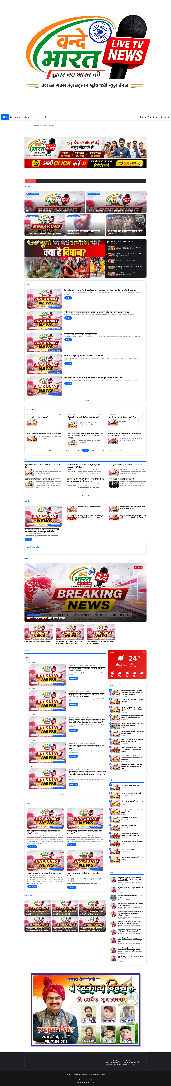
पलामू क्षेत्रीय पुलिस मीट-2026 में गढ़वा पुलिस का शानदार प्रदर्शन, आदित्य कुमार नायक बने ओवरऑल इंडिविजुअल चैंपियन (131, 939)
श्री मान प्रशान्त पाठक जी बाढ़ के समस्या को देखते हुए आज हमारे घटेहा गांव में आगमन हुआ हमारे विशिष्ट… (97, 312)
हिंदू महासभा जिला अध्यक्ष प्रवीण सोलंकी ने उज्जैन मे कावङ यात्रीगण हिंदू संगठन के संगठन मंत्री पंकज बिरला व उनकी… (133, 517)
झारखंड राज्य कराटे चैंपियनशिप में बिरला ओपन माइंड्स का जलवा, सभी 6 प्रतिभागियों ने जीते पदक (131, 766)
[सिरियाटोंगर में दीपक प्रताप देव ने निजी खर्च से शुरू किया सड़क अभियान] (115, 795)
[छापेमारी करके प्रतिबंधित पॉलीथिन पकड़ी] (115, 787)
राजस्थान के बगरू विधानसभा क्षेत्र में (37, 417)
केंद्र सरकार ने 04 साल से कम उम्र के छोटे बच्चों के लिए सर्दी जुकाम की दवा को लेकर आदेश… (94, 377)
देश (11, 117)
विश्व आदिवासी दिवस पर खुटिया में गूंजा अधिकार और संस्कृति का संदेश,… (43, 831)
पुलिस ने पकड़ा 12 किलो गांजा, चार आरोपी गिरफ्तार (122, 417)
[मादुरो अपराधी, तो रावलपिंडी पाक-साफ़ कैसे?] (114, 484)
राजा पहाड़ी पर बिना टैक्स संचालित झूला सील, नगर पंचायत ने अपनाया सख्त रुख (87, 669)
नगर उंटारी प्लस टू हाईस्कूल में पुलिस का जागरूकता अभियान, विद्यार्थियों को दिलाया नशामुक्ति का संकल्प (129, 949)
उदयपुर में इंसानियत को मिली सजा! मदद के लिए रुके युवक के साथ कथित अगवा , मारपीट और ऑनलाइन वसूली (69, 642)
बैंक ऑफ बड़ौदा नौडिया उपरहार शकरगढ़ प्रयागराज (80, 333)
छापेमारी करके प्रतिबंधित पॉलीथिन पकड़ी (130, 785)
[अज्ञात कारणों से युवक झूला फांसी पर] (115, 828)
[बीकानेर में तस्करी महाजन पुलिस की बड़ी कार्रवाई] (85, 592)
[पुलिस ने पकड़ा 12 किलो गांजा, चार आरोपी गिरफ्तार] (113, 422)
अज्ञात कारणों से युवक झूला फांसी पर (129, 825)
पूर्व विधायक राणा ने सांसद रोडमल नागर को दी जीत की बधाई (44, 433)
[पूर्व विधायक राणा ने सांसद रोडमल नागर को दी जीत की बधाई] (32, 438)
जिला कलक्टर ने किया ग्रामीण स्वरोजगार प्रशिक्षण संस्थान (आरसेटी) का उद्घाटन (132, 724)
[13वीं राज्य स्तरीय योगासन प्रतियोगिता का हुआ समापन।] (44, 225)
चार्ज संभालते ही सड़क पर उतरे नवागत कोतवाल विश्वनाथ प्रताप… (125, 232)
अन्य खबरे (34, 117)
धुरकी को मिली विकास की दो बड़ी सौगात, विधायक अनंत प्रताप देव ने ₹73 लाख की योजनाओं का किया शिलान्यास (132, 758)
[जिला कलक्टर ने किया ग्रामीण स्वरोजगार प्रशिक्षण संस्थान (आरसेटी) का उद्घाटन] (115, 726)
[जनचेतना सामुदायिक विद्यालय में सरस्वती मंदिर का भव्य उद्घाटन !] (29, 484)
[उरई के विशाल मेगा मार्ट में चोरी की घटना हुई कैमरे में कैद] (115, 843)
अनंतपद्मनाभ (121, 899)
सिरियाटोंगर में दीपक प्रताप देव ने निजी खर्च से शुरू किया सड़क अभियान (131, 794)
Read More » (73, 678)
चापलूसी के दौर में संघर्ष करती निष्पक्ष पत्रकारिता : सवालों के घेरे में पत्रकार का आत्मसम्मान (132, 507)
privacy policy (82, 1080)
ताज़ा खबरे (18, 117)
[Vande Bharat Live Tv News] (85, 57)
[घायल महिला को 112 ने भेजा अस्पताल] (115, 820)
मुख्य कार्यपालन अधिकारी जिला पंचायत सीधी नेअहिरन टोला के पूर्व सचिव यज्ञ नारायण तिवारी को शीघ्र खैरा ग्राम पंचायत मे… (87, 774)
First (50, 450)
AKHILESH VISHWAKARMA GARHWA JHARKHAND (82, 665)
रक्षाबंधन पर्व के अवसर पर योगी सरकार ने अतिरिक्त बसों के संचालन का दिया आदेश (130, 834)
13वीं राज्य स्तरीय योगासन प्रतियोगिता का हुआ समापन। (44, 233)
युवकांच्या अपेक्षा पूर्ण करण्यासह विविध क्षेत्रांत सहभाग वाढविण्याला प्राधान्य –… (83, 232)
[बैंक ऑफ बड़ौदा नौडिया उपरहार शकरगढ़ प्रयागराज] (72, 509)
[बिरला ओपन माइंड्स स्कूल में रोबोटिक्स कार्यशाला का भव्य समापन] (37, 924)
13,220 (110, 450)
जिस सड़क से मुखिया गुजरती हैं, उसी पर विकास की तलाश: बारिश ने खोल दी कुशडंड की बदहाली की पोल (131, 709)
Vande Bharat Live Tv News (98, 1074)
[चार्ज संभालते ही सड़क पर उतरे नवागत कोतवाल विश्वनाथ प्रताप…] (126, 225)
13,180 (60, 450)
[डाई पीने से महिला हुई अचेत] (115, 851)
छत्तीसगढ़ (26, 117)
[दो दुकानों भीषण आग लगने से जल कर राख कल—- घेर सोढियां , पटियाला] (29, 472)
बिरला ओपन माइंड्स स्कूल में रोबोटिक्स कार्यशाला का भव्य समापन (84, 355)
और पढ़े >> (68, 298)
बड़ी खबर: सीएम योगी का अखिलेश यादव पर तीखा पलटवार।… (110, 210)
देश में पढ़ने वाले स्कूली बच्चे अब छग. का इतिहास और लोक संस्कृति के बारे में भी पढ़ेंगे (132, 740)
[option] (85, 213)
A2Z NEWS (31, 409)
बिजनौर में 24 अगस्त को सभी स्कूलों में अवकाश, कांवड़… (47, 210)
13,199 (78, 450)
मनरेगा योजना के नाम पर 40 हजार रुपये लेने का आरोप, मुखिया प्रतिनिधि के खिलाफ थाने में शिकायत (132, 811)
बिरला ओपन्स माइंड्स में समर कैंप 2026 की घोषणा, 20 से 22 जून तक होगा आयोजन (130, 957)
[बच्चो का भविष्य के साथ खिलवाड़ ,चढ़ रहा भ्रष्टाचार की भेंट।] (38, 632)
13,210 (103, 450)
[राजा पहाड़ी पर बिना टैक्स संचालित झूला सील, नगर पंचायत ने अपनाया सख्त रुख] (37, 908)
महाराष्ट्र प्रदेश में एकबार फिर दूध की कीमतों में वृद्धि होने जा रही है (130, 896)
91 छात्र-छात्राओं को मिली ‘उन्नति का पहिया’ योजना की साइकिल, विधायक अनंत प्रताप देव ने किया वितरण (131, 749)
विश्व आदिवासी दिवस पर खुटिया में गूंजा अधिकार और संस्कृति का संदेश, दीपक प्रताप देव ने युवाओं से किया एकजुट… (100, 290)
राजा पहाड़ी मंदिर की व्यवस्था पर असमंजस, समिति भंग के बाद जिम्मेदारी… (84, 831)
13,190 (67, 450)
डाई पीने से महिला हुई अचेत (127, 849)
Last (121, 450)
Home (5, 117)
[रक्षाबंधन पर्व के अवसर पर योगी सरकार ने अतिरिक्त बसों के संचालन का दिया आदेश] (115, 836)
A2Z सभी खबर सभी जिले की (32, 193)
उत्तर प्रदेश (44, 117)
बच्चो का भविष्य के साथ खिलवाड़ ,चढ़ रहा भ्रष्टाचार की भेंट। (37, 641)
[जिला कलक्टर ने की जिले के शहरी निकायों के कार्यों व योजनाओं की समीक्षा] (115, 734)
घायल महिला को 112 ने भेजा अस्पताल (129, 817)
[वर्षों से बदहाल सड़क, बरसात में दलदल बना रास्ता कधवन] (115, 803)
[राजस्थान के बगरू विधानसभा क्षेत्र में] (32, 422)
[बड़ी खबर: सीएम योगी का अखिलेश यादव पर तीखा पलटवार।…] (116, 202)
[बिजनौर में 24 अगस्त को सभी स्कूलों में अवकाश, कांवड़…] (54, 202)
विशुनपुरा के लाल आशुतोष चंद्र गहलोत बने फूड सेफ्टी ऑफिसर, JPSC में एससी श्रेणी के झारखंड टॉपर (129, 922)
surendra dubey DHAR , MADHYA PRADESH (81, 691)
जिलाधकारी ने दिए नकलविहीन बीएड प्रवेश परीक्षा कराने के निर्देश (84, 418)
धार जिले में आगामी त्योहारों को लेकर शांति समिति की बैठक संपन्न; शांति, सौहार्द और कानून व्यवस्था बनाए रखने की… (90, 516)
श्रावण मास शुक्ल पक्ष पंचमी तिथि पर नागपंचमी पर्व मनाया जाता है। (84, 874)
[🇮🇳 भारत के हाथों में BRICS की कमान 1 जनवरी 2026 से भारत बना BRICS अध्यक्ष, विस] (72, 486)
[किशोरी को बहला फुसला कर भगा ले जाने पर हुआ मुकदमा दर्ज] (115, 859)
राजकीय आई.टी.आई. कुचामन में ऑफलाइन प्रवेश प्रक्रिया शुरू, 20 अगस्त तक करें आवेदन (132, 716)
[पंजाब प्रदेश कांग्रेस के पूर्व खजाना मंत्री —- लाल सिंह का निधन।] (114, 472)
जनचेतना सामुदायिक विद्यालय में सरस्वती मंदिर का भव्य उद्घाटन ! (43, 479)
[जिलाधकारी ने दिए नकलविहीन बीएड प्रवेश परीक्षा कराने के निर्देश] (72, 424)
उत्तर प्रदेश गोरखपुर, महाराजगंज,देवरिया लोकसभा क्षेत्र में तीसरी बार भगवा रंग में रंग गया (124, 434)
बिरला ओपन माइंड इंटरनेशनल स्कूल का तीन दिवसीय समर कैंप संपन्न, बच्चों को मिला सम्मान (130, 904)
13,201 (92, 450)
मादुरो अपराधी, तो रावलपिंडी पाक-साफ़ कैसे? (122, 479)
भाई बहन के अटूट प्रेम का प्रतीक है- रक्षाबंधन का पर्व (44, 873)
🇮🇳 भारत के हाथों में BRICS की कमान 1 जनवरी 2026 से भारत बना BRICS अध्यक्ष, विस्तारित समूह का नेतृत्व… (85, 480)
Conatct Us (90, 1080)
